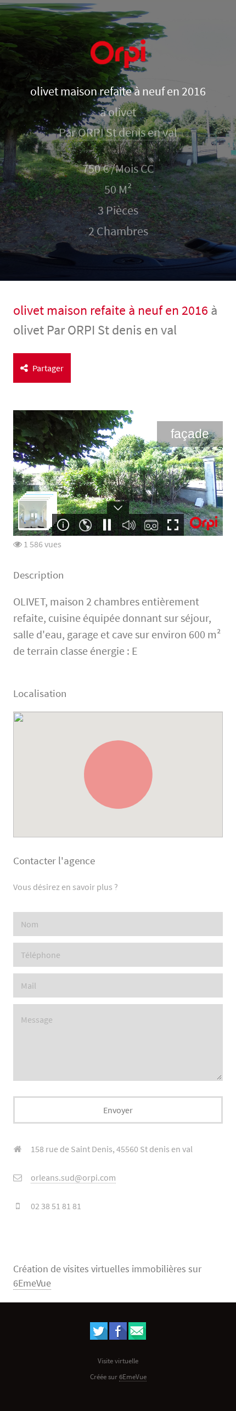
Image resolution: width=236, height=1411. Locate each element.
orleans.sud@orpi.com (73, 1177)
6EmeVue (32, 1283)
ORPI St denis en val (127, 132)
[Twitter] (99, 1336)
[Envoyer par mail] (137, 1336)
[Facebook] (118, 1336)
